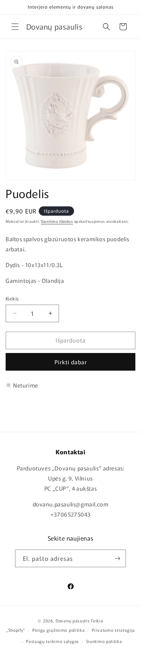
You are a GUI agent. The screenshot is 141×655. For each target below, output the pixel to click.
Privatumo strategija (113, 630)
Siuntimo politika (104, 641)
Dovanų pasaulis (73, 620)
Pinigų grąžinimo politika (58, 630)
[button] (15, 26)
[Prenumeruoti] (117, 558)
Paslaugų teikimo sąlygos (52, 641)
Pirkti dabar (71, 362)
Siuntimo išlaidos (57, 221)
